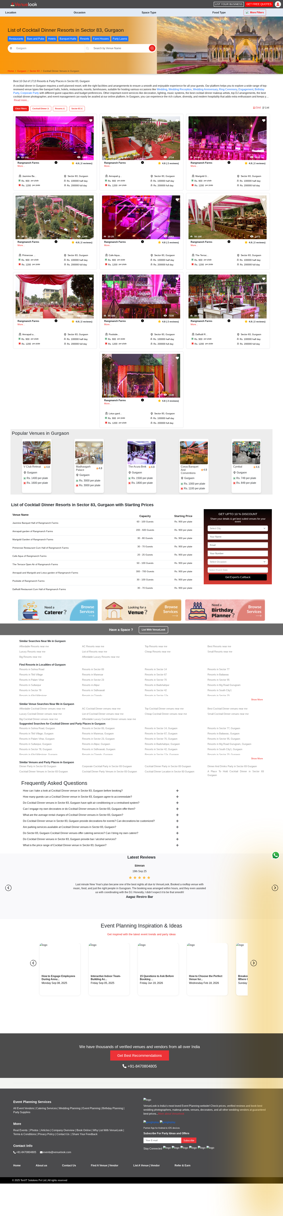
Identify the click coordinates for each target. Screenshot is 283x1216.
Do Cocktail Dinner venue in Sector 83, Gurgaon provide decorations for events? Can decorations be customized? (89, 821)
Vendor (113, 1165)
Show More (257, 699)
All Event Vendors (23, 1108)
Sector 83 (75, 108)
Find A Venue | (100, 1165)
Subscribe (188, 1140)
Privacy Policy (46, 1134)
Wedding (162, 89)
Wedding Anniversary (205, 89)
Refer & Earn (182, 1165)
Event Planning (91, 1108)
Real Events (20, 1130)
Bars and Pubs (35, 38)
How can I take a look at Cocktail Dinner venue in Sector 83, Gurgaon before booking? (73, 790)
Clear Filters (21, 108)
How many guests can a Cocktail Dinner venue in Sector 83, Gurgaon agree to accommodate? (77, 796)
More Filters (257, 12)
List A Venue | (141, 1165)
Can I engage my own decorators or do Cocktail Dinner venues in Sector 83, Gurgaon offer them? (79, 808)
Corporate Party (29, 93)
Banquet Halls (68, 38)
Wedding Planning (69, 1108)
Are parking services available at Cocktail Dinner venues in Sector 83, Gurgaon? (69, 827)
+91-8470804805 (141, 1066)
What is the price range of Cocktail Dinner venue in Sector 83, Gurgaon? (64, 845)
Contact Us (63, 1134)
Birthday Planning (112, 1108)
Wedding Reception (180, 89)
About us (41, 1165)
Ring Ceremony (228, 89)
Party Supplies (21, 1112)
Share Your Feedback (84, 1134)
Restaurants (16, 38)
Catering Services (46, 1108)
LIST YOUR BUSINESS (229, 4)
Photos (34, 1130)
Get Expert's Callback (237, 577)
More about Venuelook (171, 1113)
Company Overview (63, 1130)
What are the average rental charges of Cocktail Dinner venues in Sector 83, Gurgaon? (73, 815)
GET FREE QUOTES (259, 4)
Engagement (245, 89)
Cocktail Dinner (39, 108)
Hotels (52, 38)
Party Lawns (120, 38)
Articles (45, 1130)
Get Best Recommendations (139, 1055)
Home (17, 1165)
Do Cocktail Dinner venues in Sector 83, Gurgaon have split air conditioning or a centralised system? (81, 802)
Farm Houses (101, 38)
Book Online (83, 1130)
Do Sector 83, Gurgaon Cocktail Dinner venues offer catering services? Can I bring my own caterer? (80, 833)
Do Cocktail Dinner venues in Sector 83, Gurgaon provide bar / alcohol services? (69, 839)
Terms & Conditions (24, 1134)
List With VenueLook (153, 629)
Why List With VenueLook (108, 1130)
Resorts (84, 38)
